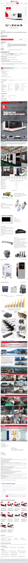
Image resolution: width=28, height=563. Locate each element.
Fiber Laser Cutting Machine (13, 547)
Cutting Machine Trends (13, 556)
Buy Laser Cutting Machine (22, 552)
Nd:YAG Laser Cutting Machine (21, 547)
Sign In (2, 76)
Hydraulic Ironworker (16, 539)
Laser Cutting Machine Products (13, 552)
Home (1, 5)
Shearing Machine (3, 539)
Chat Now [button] (21, 39)
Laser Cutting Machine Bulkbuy (21, 556)
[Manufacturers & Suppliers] (14, 1)
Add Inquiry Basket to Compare (14, 27)
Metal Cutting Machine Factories (5, 552)
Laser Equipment (13, 5)
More (1, 557)
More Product (8, 540)
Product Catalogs (11, 536)
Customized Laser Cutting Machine (5, 556)
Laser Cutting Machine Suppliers (5, 554)
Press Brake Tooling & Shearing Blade (4, 540)
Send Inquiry (7, 39)
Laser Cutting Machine (17, 5)
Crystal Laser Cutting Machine (4, 547)
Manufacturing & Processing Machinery (6, 5)
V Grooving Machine (9, 539)
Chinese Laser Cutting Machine (13, 554)
